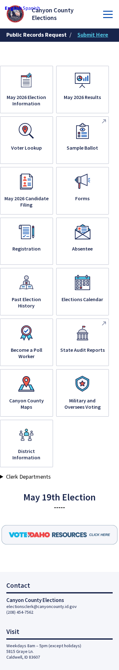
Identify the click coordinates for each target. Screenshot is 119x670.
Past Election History (26, 302)
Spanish (31, 8)
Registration (26, 248)
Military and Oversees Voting (82, 403)
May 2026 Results (82, 97)
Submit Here (92, 34)
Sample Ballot (82, 148)
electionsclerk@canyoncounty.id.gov (41, 606)
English (13, 8)
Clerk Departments (28, 476)
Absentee (82, 248)
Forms (82, 198)
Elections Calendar (82, 299)
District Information (26, 454)
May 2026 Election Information (26, 100)
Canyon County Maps (26, 403)
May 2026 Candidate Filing (26, 201)
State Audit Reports (82, 350)
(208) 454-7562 (19, 612)
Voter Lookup (26, 148)
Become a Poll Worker (26, 353)
